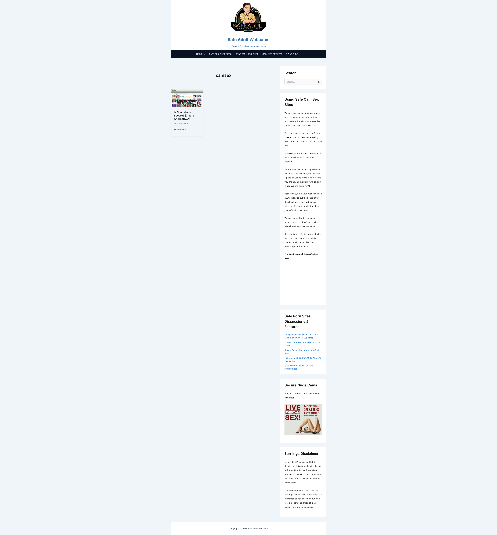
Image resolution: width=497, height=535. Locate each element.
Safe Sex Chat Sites (220, 54)
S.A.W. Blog (292, 54)
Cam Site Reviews (272, 54)
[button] (203, 54)
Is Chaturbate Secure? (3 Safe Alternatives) (184, 115)
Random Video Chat (247, 54)
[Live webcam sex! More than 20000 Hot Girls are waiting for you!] (303, 419)
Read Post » (180, 129)
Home (199, 54)
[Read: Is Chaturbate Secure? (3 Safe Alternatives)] (187, 98)
